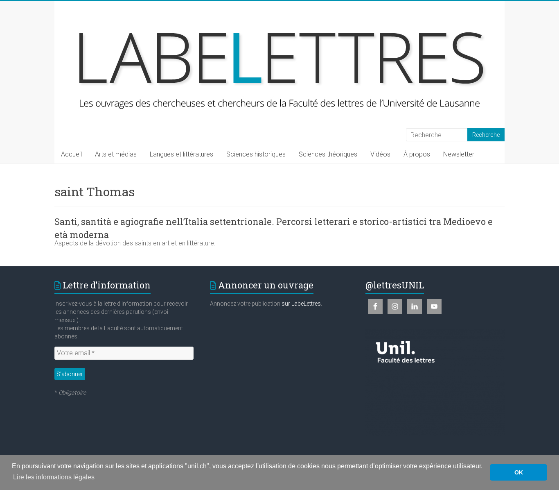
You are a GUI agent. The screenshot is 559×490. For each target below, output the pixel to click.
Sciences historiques (256, 154)
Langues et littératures (181, 154)
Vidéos (380, 154)
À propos (416, 154)
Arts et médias (116, 154)
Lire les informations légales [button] (54, 477)
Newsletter (458, 154)
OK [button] (518, 472)
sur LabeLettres (301, 303)
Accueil (71, 154)
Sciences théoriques (328, 154)
